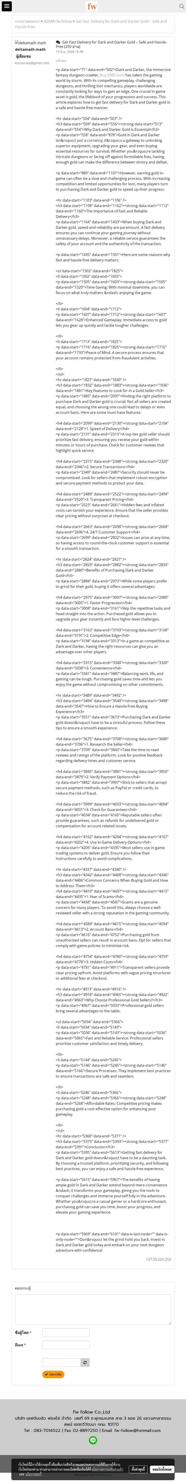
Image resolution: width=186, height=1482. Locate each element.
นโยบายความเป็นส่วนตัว (107, 1469)
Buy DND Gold (112, 75)
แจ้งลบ (61, 60)
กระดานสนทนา (27, 21)
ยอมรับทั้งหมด (162, 1469)
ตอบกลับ (55, 1374)
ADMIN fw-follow (58, 21)
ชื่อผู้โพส (23, 1332)
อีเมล (20, 1344)
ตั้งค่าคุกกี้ (138, 1469)
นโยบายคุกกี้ (34, 1474)
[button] (180, 6)
